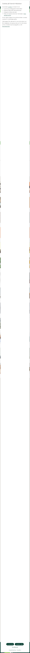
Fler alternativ (15, 647)
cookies (10, 7)
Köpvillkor (19, 650)
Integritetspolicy (6, 26)
